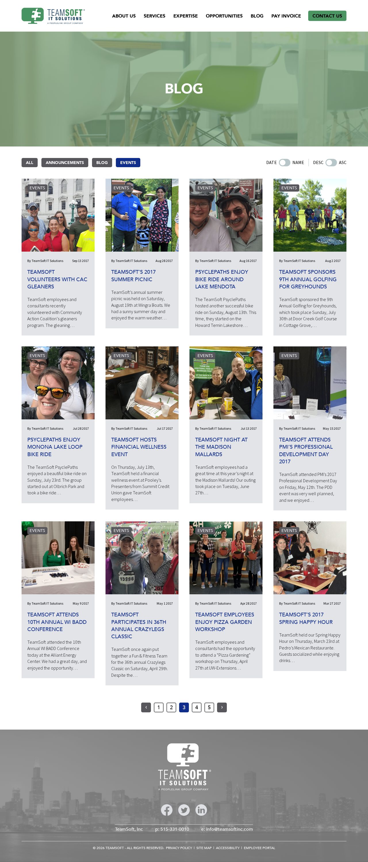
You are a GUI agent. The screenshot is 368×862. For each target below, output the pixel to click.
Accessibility (227, 848)
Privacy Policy (179, 848)
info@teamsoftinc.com (229, 829)
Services (154, 16)
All (29, 162)
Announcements (65, 162)
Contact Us (327, 16)
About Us (124, 16)
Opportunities (224, 16)
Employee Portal (259, 848)
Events (128, 162)
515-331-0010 (174, 829)
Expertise (185, 16)
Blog (257, 16)
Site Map (204, 848)
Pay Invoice (286, 16)
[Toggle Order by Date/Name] (284, 162)
